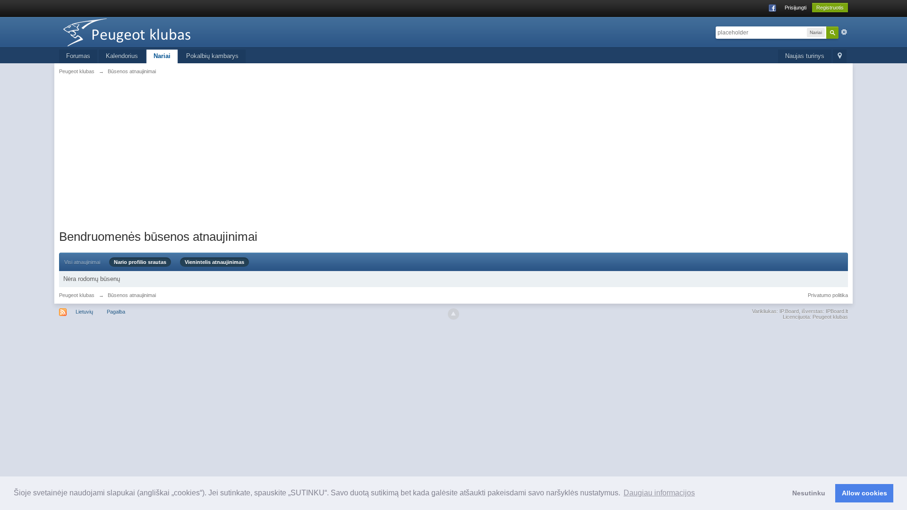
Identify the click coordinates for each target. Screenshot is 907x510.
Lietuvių (84, 311)
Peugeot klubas (76, 295)
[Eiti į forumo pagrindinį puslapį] (143, 31)
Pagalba (116, 311)
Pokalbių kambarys (212, 56)
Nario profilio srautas (140, 262)
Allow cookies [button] (864, 493)
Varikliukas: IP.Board (775, 311)
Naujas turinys (804, 56)
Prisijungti (795, 7)
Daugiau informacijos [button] (659, 493)
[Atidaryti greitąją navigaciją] (840, 56)
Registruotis (830, 7)
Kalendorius (122, 56)
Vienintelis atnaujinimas (214, 262)
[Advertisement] (453, 151)
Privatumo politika (828, 295)
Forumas (78, 56)
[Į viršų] (453, 314)
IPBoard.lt (837, 311)
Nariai (162, 56)
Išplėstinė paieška (844, 32)
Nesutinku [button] (808, 493)
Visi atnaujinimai (82, 262)
